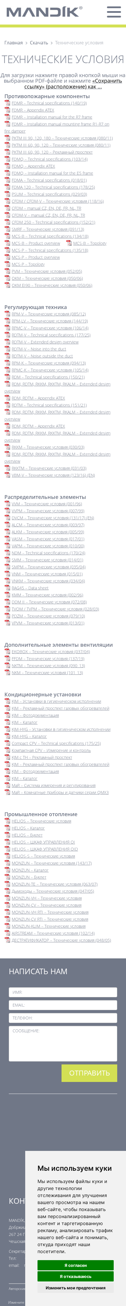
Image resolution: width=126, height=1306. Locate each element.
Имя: (17, 992)
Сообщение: (26, 1030)
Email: (19, 1005)
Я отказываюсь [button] (75, 1276)
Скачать (39, 42)
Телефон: (23, 1018)
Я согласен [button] (75, 1265)
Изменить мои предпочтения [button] (75, 1287)
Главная (13, 42)
